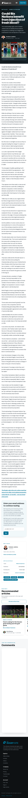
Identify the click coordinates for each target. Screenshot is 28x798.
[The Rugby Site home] (7, 3)
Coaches (5, 763)
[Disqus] (14, 670)
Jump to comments (19, 572)
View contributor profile (10, 554)
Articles (5, 9)
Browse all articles (14, 601)
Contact (5, 776)
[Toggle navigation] (16, 3)
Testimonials (6, 774)
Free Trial (22, 2)
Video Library (6, 756)
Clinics (5, 760)
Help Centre (6, 787)
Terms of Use (9, 795)
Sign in (5, 784)
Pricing (5, 771)
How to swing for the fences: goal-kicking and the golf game (12, 623)
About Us (5, 769)
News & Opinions (14, 9)
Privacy (3, 795)
